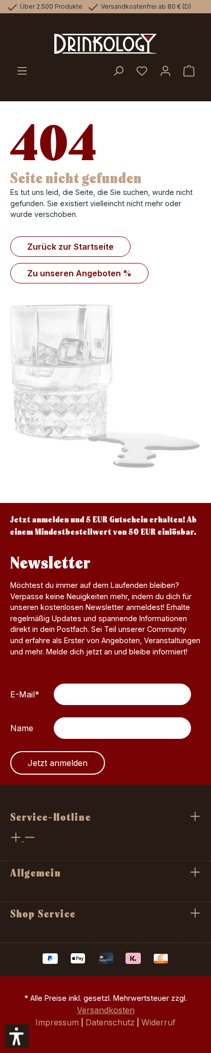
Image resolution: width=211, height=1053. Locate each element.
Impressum (57, 1022)
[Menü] (22, 71)
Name (21, 728)
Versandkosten (106, 1010)
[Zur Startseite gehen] (105, 44)
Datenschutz (110, 1022)
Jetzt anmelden (58, 763)
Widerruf (158, 1022)
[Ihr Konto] (165, 71)
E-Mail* (24, 694)
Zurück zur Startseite (70, 247)
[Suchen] (118, 71)
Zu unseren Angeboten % (79, 273)
